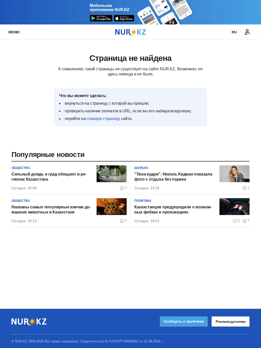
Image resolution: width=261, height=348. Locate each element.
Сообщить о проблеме (184, 321)
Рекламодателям (230, 321)
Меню (14, 32)
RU (234, 32)
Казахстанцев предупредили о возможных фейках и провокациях (173, 209)
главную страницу (103, 118)
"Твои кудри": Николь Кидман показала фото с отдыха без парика (173, 176)
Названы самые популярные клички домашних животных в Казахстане (51, 209)
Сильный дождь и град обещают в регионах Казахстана (48, 176)
